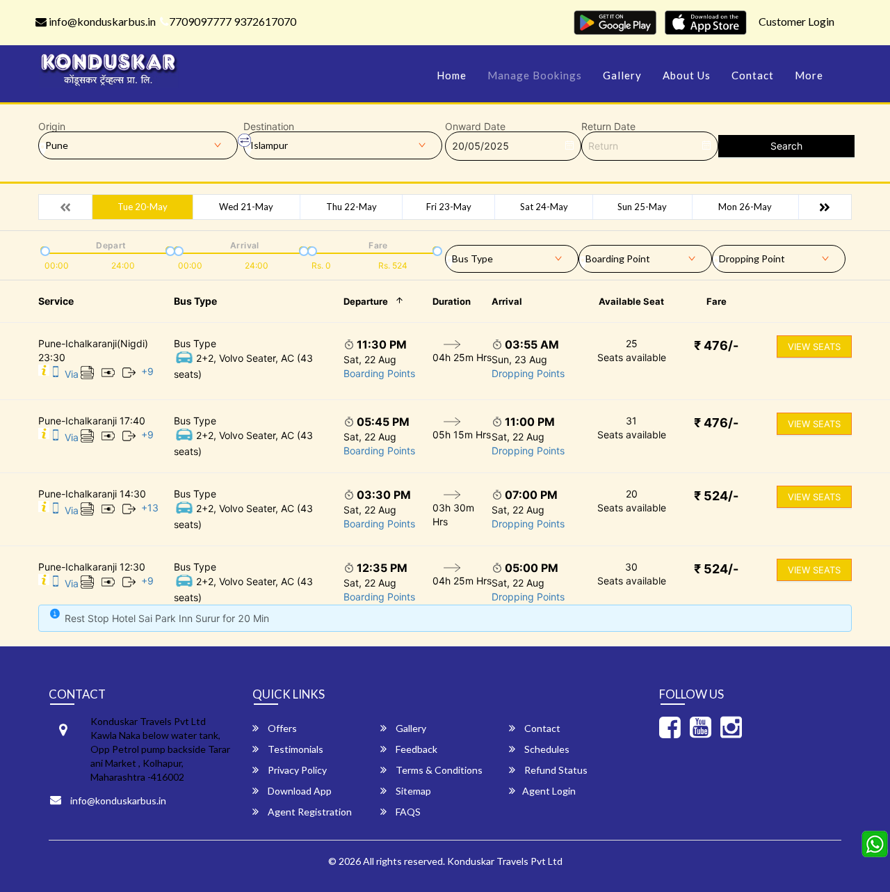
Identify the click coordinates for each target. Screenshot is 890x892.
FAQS (407, 812)
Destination (268, 127)
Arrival (507, 301)
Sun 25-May (642, 206)
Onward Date (475, 127)
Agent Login (549, 791)
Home (452, 75)
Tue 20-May (143, 206)
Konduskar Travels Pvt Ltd (505, 861)
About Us (687, 75)
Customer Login (796, 21)
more (809, 75)
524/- (716, 495)
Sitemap (412, 791)
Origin (51, 127)
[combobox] (511, 256)
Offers (281, 728)
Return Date (608, 127)
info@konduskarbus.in (101, 21)
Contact (752, 75)
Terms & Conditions (438, 770)
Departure (365, 301)
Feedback (415, 749)
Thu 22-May (351, 206)
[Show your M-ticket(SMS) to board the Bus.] (55, 374)
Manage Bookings (534, 75)
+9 (147, 371)
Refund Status (555, 770)
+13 (150, 507)
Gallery (622, 75)
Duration (451, 301)
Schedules (545, 749)
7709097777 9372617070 (232, 21)
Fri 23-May (448, 206)
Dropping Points (528, 373)
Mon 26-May (745, 206)
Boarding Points (379, 373)
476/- (716, 345)
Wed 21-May (246, 206)
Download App (299, 791)
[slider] (43, 249)
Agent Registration (309, 812)
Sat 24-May (544, 206)
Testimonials (294, 749)
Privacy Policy (296, 770)
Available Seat (631, 301)
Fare (716, 301)
